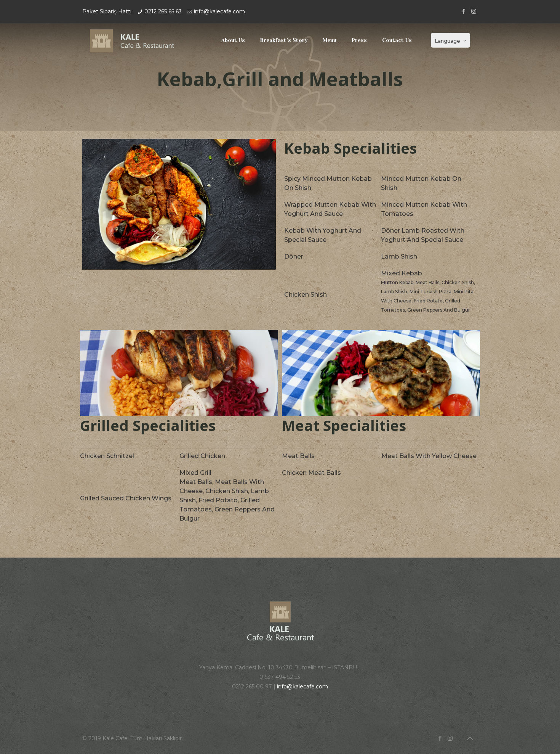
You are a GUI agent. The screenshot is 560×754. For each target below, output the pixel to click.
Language (447, 41)
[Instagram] (474, 11)
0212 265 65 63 (163, 11)
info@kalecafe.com (219, 11)
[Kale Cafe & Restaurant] (135, 40)
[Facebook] (463, 11)
